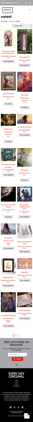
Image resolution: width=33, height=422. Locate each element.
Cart (29, 2)
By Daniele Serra (8, 208)
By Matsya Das (8, 96)
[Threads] (18, 407)
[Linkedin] (22, 407)
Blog (16, 382)
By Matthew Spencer (8, 53)
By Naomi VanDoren (25, 244)
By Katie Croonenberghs (8, 167)
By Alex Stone (24, 208)
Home (16, 380)
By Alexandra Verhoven (24, 98)
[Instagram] (14, 407)
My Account (26, 2)
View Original (8, 61)
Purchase (8, 104)
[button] (30, 9)
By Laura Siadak (24, 58)
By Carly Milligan (24, 128)
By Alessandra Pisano (8, 240)
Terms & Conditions (12, 415)
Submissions (16, 386)
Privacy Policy (21, 415)
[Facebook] (10, 407)
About (16, 384)
